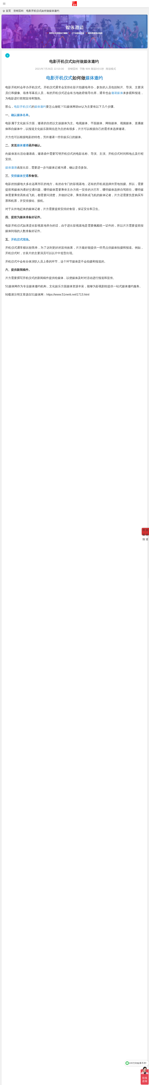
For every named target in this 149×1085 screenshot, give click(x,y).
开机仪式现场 (20, 239)
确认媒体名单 (20, 115)
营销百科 (18, 10)
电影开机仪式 (59, 77)
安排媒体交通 (20, 175)
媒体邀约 (94, 77)
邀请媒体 (117, 92)
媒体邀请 (23, 145)
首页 (8, 10)
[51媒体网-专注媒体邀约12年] (74, 5)
